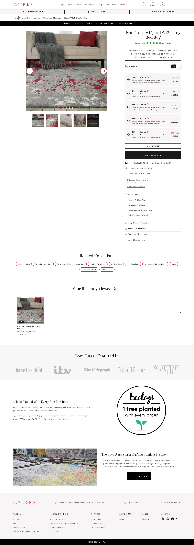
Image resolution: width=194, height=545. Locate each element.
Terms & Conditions (57, 527)
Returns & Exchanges (58, 519)
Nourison (141, 205)
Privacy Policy (55, 531)
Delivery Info (96, 519)
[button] (143, 3)
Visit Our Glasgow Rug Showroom (26, 531)
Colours (70, 5)
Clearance (124, 5)
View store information (136, 186)
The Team (17, 519)
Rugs (62, 5)
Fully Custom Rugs (98, 527)
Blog (14, 523)
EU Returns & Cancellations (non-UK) (64, 523)
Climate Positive (19, 527)
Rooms (114, 5)
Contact (122, 519)
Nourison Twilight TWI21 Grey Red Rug (70, 18)
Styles (78, 5)
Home (15, 18)
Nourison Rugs (25, 18)
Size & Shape (89, 5)
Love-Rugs (103, 542)
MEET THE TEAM (139, 476)
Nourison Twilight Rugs (42, 18)
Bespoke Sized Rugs (98, 523)
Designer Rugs (103, 5)
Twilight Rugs (140, 200)
